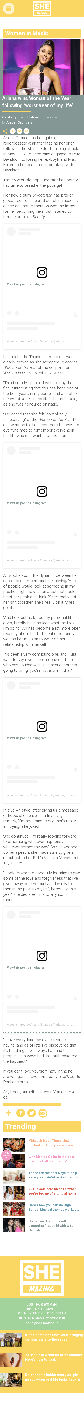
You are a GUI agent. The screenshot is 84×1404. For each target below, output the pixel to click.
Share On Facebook (13, 131)
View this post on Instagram (27, 284)
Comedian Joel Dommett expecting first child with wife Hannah (50, 1225)
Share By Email (26, 131)
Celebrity (9, 117)
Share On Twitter (20, 131)
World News (29, 117)
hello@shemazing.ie (42, 1323)
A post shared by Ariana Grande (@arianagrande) (41, 341)
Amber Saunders (19, 122)
